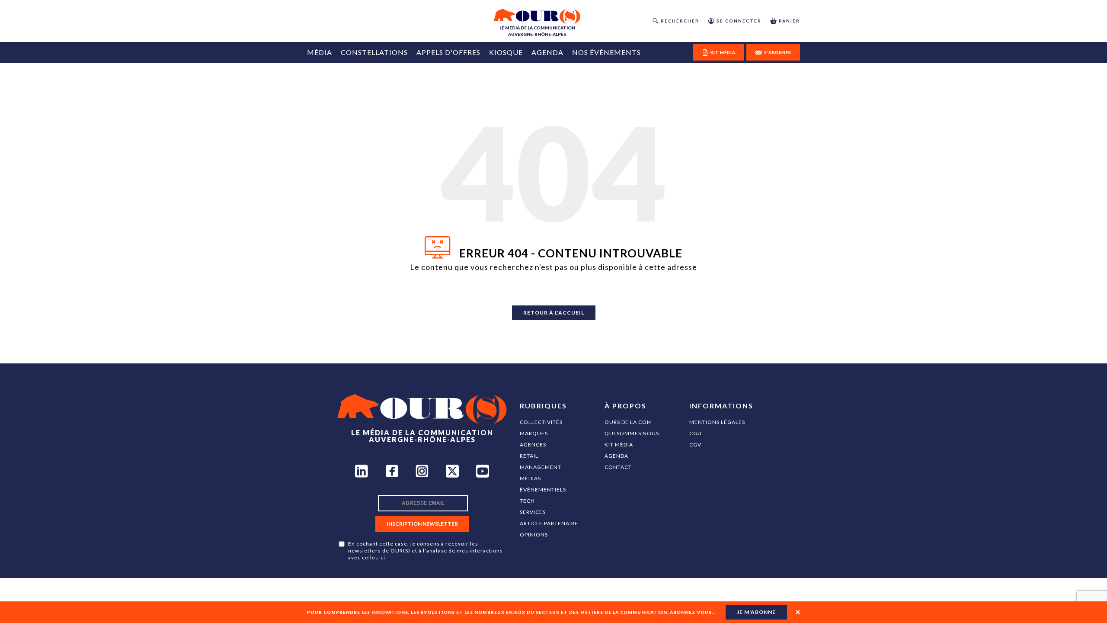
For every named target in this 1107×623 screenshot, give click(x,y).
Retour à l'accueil (553, 312)
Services (533, 512)
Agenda (547, 52)
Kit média (619, 444)
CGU (695, 433)
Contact (618, 467)
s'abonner (777, 52)
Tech (527, 501)
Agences (533, 444)
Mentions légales (717, 422)
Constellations (374, 52)
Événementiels (543, 489)
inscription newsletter (422, 523)
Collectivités (541, 422)
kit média (723, 52)
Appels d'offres (448, 52)
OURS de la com (628, 422)
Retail (529, 456)
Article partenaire (549, 523)
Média (319, 52)
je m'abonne (756, 612)
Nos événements (606, 52)
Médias (530, 478)
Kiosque (506, 52)
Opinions (534, 534)
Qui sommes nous (632, 433)
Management (540, 467)
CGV (695, 444)
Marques (534, 433)
